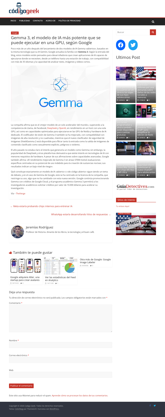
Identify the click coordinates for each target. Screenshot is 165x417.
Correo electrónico (19, 355)
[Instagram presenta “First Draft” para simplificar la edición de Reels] (146, 105)
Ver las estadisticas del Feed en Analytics (60, 279)
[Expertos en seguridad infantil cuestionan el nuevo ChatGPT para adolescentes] (146, 143)
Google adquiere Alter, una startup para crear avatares (25, 279)
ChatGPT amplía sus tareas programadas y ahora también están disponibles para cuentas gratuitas (125, 127)
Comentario (15, 303)
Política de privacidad (69, 20)
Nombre (14, 340)
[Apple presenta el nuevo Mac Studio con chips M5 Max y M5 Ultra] (126, 143)
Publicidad (24, 20)
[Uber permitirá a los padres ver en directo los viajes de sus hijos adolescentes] (126, 68)
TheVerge (20, 193)
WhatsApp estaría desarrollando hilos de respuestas (81, 214)
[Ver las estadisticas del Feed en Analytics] (60, 258)
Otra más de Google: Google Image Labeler (95, 261)
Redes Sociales (124, 213)
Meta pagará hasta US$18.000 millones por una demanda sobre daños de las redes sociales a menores (146, 90)
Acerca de (50, 20)
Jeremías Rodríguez (137, 231)
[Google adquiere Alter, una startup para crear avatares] (26, 258)
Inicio (13, 20)
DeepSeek (52, 128)
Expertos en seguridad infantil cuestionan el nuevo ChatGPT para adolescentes (146, 167)
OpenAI (62, 128)
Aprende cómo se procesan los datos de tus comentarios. (80, 395)
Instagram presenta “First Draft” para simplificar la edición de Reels (145, 129)
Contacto (38, 20)
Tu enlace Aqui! (122, 206)
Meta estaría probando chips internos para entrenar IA (41, 206)
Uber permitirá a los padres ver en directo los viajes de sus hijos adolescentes (125, 92)
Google (14, 33)
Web (11, 370)
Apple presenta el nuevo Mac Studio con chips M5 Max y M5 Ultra (125, 169)
